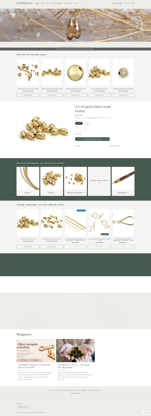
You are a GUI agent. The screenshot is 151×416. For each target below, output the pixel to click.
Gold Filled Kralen (65, 7)
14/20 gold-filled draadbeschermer (51, 239)
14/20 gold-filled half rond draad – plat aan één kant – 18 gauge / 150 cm (75, 239)
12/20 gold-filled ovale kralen (99, 89)
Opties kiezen (28, 95)
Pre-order (57, 390)
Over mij (51, 390)
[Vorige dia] (72, 43)
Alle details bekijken (115, 146)
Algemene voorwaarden (94, 390)
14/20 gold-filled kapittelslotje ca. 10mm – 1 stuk (99, 239)
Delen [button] (78, 146)
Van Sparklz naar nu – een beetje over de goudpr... (74, 366)
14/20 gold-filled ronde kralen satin (75, 89)
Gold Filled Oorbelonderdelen (84, 7)
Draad (27, 193)
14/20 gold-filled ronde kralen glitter (123, 89)
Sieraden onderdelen (74, 193)
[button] (126, 3)
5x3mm (79, 123)
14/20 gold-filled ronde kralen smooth (28, 89)
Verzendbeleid (83, 390)
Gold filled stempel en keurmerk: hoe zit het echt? (34, 366)
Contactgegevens (75, 393)
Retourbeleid (73, 390)
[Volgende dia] (79, 43)
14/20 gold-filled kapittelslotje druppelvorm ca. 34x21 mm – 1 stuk (123, 239)
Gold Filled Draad (73, 7)
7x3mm (87, 123)
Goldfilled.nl (23, 412)
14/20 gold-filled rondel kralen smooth (52, 89)
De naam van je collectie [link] (99, 180)
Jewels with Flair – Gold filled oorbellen (83, 46)
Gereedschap (122, 193)
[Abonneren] (88, 272)
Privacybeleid (65, 390)
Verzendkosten (91, 117)
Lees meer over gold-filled (32, 320)
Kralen (50, 193)
